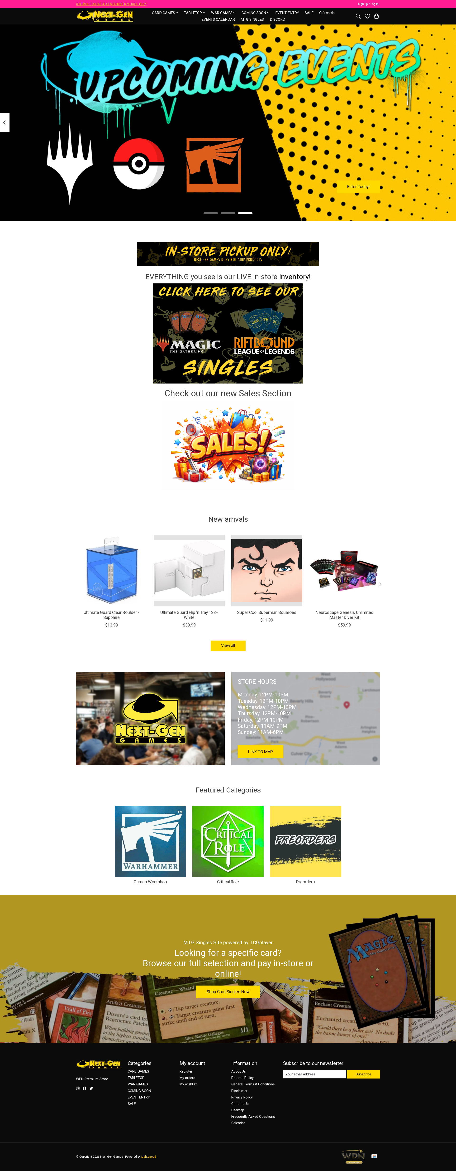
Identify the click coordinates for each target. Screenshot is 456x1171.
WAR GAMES (138, 1084)
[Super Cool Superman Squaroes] (266, 570)
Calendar (238, 1123)
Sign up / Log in (368, 4)
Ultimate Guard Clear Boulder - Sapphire (111, 615)
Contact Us (240, 1104)
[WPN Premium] (353, 1162)
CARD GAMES (138, 1071)
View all (228, 645)
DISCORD (277, 19)
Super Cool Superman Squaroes (266, 612)
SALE (309, 13)
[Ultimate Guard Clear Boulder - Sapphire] (111, 570)
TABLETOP (136, 1078)
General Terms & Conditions (253, 1084)
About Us (238, 1071)
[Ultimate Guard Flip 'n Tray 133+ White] (189, 570)
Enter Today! (358, 186)
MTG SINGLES (252, 19)
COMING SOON (139, 1091)
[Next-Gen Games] (105, 16)
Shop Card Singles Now (228, 991)
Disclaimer (239, 1091)
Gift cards (327, 13)
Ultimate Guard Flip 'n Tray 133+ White (189, 615)
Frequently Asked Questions (253, 1116)
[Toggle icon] (358, 16)
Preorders (305, 881)
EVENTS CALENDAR (218, 19)
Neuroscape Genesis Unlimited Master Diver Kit (344, 615)
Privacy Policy (242, 1097)
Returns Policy (242, 1078)
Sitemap (237, 1110)
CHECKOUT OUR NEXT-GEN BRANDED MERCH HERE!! (111, 4)
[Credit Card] (374, 1156)
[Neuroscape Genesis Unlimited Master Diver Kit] (344, 570)
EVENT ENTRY (287, 13)
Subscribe (363, 1074)
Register (186, 1071)
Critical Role (228, 881)
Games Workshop (150, 881)
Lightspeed (148, 1156)
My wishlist (188, 1084)
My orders (187, 1078)
